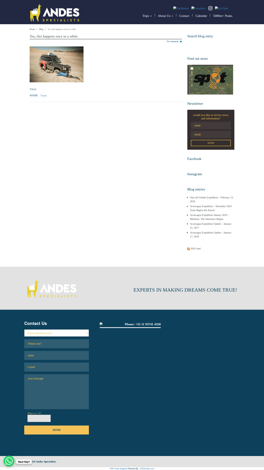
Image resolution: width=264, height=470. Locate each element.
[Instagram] (210, 8)
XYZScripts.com (147, 468)
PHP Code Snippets (118, 468)
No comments (173, 41)
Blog (41, 29)
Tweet (43, 95)
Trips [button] (146, 16)
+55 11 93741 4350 (148, 324)
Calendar (201, 16)
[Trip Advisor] (181, 8)
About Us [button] (164, 16)
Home (32, 29)
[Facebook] (198, 8)
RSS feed (196, 248)
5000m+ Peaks (222, 16)
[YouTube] (221, 8)
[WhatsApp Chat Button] (9, 461)
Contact (184, 16)
